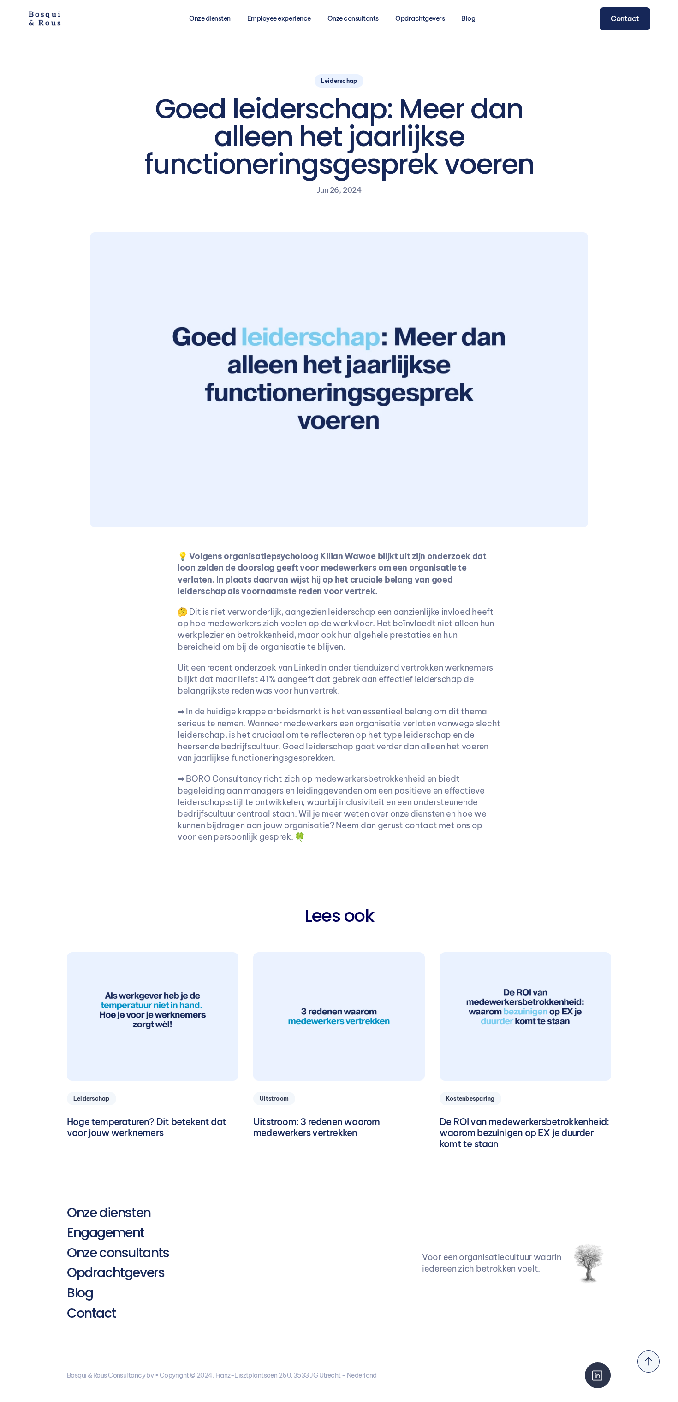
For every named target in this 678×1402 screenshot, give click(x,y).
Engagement (105, 1233)
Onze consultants (353, 18)
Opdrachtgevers (420, 18)
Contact (91, 1313)
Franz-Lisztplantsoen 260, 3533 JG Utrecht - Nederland (296, 1375)
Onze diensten (109, 1213)
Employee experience (279, 18)
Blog (468, 18)
